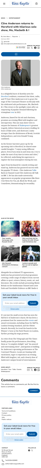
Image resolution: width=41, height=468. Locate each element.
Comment (34, 391)
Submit (33, 303)
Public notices (6, 419)
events (31, 320)
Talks (34, 170)
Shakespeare (25, 125)
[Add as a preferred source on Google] (21, 47)
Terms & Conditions (8, 411)
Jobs (3, 417)
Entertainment (14, 18)
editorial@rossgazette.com (14, 464)
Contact (4, 413)
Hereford (5, 96)
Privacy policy (6, 415)
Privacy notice (15, 309)
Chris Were (6, 36)
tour (12, 112)
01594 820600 (12, 460)
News (3, 18)
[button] (4, 3)
